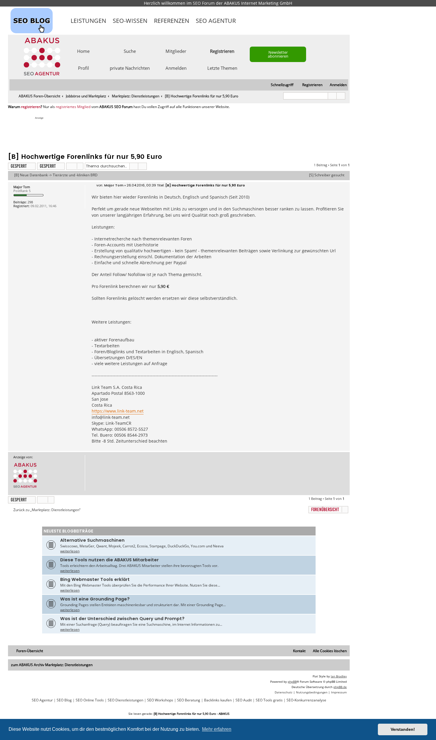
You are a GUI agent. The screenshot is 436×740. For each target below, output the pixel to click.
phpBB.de (340, 687)
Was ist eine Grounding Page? (95, 599)
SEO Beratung (188, 700)
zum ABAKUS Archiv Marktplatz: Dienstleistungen (52, 664)
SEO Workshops (160, 700)
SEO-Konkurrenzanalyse (306, 700)
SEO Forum (204, 3)
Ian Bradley (339, 676)
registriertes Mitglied (73, 106)
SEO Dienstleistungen (125, 700)
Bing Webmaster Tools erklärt (95, 579)
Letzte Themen (222, 67)
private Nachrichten (130, 67)
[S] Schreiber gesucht (326, 175)
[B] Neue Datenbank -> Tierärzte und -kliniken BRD (56, 175)
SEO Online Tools (90, 700)
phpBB (292, 681)
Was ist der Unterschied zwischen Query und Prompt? (122, 619)
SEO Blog (64, 700)
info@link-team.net (111, 417)
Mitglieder (176, 50)
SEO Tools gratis (269, 700)
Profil (83, 67)
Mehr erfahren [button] (216, 729)
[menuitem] (335, 85)
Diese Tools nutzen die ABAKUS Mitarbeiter (109, 560)
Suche (130, 50)
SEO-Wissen (130, 21)
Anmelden (176, 67)
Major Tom (21, 187)
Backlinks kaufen (218, 700)
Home (83, 50)
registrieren (31, 106)
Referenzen (171, 21)
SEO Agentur (216, 21)
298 (30, 202)
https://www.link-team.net (118, 411)
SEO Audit (243, 700)
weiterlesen (69, 551)
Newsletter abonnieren (278, 54)
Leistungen (88, 21)
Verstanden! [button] (403, 729)
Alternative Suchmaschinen (92, 540)
